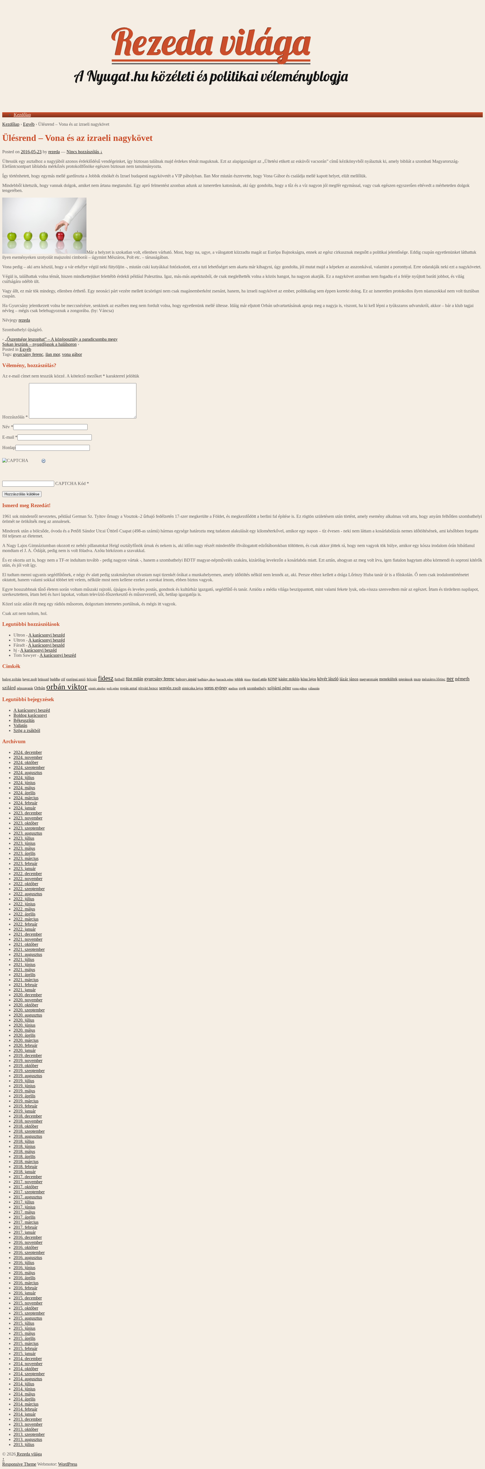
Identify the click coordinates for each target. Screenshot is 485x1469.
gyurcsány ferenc (28, 354)
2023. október (25, 823)
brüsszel (43, 679)
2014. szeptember (29, 1373)
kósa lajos (308, 679)
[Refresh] (44, 461)
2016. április (24, 1277)
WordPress (67, 1464)
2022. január (24, 929)
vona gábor (72, 354)
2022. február (25, 924)
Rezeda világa (29, 1454)
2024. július (23, 777)
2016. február (25, 1287)
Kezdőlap (22, 114)
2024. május (24, 787)
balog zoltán (11, 679)
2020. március (25, 1040)
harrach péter (225, 679)
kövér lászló (327, 678)
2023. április (24, 853)
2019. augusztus (27, 1075)
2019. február (25, 1106)
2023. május (24, 848)
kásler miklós (288, 679)
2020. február (25, 1045)
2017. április (24, 1217)
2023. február (25, 863)
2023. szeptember (29, 828)
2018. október (25, 1126)
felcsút (92, 679)
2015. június (24, 1328)
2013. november (27, 1424)
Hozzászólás (15, 417)
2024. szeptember (29, 767)
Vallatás (20, 725)
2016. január (24, 1292)
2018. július (23, 1141)
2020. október (25, 1005)
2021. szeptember (29, 949)
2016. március (25, 1282)
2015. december (27, 1298)
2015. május (24, 1333)
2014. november (27, 1363)
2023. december (27, 813)
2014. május (24, 1394)
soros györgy (215, 687)
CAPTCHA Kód (70, 483)
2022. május (24, 909)
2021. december (27, 934)
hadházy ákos (206, 679)
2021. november (27, 939)
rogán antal (128, 688)
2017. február (25, 1227)
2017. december (27, 1176)
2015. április (24, 1338)
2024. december (27, 752)
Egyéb (29, 124)
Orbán (39, 688)
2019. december (27, 1055)
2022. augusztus (27, 893)
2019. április (24, 1095)
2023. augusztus (27, 833)
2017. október (25, 1186)
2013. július (23, 1444)
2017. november (27, 1181)
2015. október (25, 1308)
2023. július (23, 838)
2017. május (24, 1212)
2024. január (24, 808)
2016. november (27, 1242)
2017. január (24, 1232)
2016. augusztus (27, 1257)
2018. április (24, 1156)
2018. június (24, 1146)
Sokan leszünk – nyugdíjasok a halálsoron (39, 344)
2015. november (27, 1303)
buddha (55, 679)
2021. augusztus (27, 954)
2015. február (25, 1348)
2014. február (25, 1409)
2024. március (25, 797)
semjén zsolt (170, 687)
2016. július (23, 1262)
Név (6, 426)
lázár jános (349, 679)
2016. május (24, 1272)
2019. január (24, 1111)
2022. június (24, 903)
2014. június (24, 1388)
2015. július (23, 1323)
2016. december (27, 1237)
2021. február (25, 984)
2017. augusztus (27, 1197)
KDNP (272, 679)
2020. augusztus (27, 1015)
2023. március (25, 858)
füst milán (134, 678)
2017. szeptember (29, 1191)
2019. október (25, 1065)
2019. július (23, 1080)
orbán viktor (66, 686)
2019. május (24, 1090)
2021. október (25, 944)
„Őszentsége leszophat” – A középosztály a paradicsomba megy (61, 339)
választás (313, 688)
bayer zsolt (29, 679)
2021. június (24, 964)
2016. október (25, 1247)
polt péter (113, 688)
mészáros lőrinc (433, 679)
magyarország (369, 679)
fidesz (105, 678)
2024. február (25, 802)
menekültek (388, 679)
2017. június (24, 1207)
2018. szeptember (29, 1131)
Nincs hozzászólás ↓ (84, 151)
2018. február (25, 1166)
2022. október (25, 883)
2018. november (27, 1121)
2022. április (24, 914)
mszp (417, 679)
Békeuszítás (24, 720)
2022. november (27, 878)
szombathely (256, 688)
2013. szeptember (29, 1434)
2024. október (25, 762)
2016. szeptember (29, 1252)
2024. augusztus (27, 772)
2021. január (24, 989)
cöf (63, 679)
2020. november (27, 999)
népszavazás (25, 688)
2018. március (25, 1161)
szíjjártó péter (279, 687)
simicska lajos (192, 688)
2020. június (24, 1025)
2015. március (25, 1343)
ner (450, 678)
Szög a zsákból (26, 730)
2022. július (23, 898)
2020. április (24, 1035)
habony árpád (186, 679)
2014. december (27, 1358)
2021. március (25, 979)
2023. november (27, 818)
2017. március (25, 1222)
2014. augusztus (27, 1378)
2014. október (25, 1368)
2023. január (24, 868)
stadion (233, 688)
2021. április (24, 974)
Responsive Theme (19, 1464)
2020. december (27, 994)
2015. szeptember (29, 1313)
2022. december (27, 873)
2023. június (24, 843)
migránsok (406, 679)
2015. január (24, 1353)
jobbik (239, 679)
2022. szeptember (29, 888)
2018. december (27, 1116)
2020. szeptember (29, 1010)
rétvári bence (148, 688)
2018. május (24, 1151)
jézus (247, 679)
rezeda (54, 151)
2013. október (25, 1429)
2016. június (24, 1267)
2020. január (24, 1050)
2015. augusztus (27, 1318)
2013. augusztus (27, 1439)
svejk (242, 688)
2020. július (23, 1020)
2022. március (25, 919)
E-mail (8, 437)
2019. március (25, 1101)
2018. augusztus (27, 1136)
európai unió (76, 679)
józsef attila (259, 679)
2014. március (25, 1404)
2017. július (23, 1202)
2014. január (24, 1414)
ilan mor (52, 354)
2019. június (24, 1085)
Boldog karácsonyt (30, 715)
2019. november (27, 1060)
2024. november (27, 757)
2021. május (24, 969)
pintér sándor (97, 688)
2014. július (23, 1383)
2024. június (24, 782)
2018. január (24, 1171)
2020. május (24, 1030)
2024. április (24, 792)
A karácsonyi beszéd (46, 635)
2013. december (27, 1419)
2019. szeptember (29, 1070)
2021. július (23, 959)
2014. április (24, 1399)
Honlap (8, 447)
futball (120, 679)
